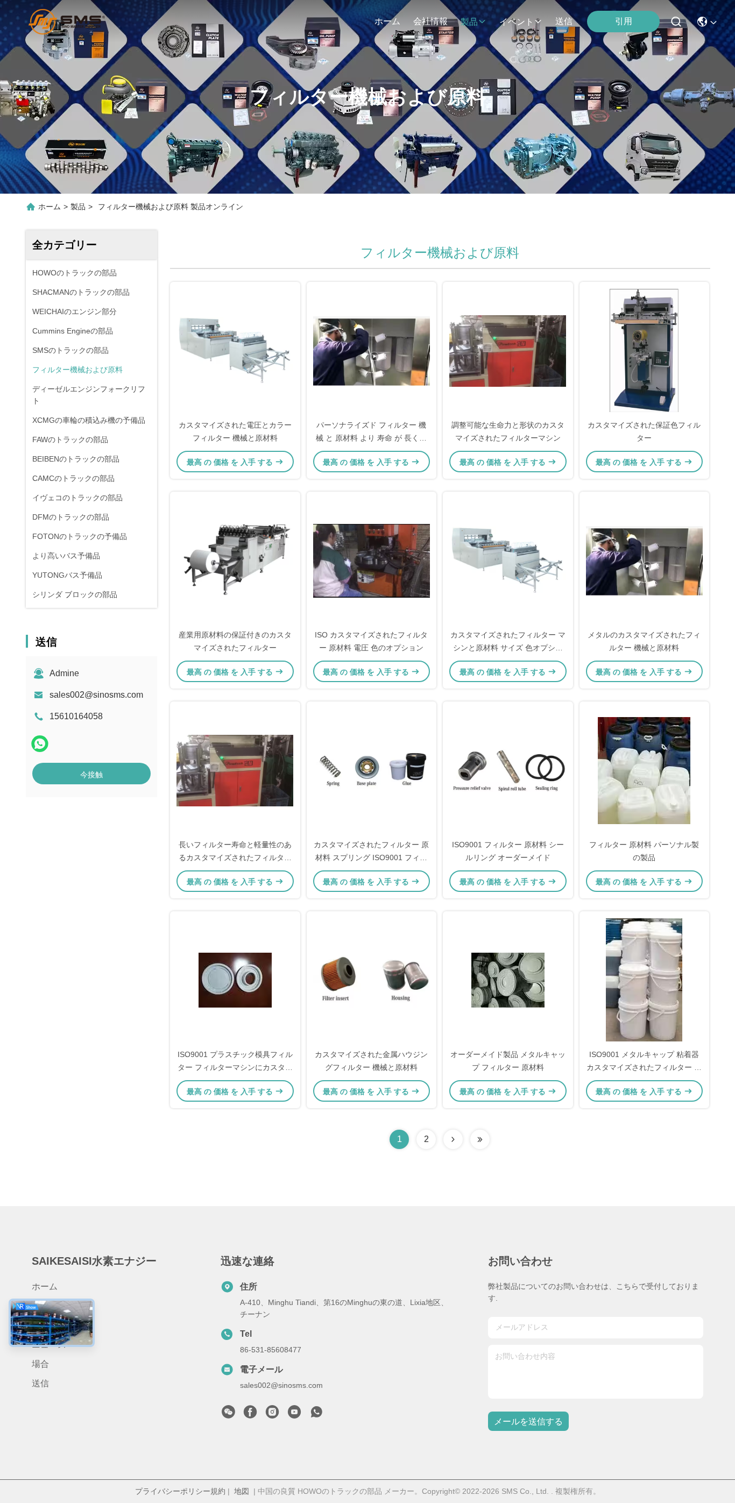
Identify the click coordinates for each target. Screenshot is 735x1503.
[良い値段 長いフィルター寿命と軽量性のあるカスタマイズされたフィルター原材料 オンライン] (235, 770)
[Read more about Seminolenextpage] (453, 1139)
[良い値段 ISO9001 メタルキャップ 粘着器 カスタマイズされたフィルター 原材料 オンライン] (644, 979)
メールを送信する (528, 1421)
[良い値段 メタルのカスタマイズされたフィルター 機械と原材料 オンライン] (644, 560)
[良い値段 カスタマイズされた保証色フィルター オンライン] (644, 350)
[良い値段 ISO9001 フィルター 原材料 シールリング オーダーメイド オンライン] (508, 770)
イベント (516, 21)
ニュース (49, 1344)
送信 (564, 21)
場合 (40, 1364)
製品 (469, 21)
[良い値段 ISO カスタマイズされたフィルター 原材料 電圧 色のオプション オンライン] (371, 560)
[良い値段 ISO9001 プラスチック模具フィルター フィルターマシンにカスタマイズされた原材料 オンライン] (235, 979)
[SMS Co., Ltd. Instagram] (272, 1414)
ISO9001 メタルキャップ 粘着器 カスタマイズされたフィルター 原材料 (644, 1067)
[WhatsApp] (40, 744)
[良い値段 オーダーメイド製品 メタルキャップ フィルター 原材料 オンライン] (508, 979)
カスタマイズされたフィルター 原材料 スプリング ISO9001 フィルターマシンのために (371, 857)
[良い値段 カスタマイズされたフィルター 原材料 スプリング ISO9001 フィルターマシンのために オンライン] (371, 770)
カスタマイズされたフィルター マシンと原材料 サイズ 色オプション (508, 647)
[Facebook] (250, 1414)
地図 (241, 1491)
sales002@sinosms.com (96, 694)
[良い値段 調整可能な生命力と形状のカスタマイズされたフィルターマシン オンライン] (508, 350)
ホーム (387, 21)
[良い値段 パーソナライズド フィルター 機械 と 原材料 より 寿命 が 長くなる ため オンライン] (371, 350)
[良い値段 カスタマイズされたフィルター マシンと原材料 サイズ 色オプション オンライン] (508, 560)
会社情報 (430, 21)
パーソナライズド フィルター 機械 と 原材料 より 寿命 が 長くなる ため (371, 438)
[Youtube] (294, 1414)
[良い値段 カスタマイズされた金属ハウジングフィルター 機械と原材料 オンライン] (371, 979)
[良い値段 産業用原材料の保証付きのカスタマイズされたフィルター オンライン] (235, 560)
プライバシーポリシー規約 (180, 1491)
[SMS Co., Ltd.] (66, 21)
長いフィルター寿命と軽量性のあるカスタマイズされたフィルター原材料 (235, 857)
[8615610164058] (316, 1414)
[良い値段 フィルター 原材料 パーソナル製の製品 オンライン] (644, 770)
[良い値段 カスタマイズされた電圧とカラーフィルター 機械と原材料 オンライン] (235, 350)
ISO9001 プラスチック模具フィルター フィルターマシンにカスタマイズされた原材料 (235, 1067)
